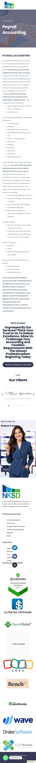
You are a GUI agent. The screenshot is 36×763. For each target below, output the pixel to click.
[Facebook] (14, 556)
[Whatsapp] (5, 757)
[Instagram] (14, 565)
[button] (31, 2)
